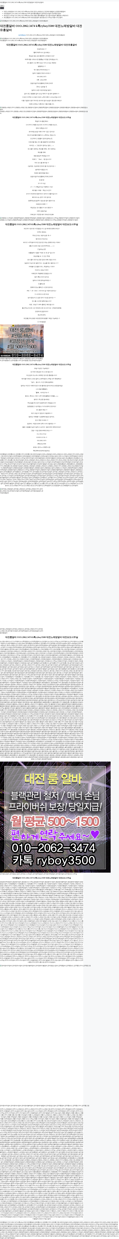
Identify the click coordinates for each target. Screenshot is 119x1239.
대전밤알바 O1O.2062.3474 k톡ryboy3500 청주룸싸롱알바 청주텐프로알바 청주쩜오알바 (32, 13)
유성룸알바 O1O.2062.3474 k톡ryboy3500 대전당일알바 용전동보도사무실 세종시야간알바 (33, 17)
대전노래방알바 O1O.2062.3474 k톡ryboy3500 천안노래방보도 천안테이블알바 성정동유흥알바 (35, 11)
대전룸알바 (22, 35)
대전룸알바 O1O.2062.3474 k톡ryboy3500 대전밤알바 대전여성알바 (22, 2)
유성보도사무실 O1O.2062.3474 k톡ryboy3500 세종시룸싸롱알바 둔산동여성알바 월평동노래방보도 (36, 15)
